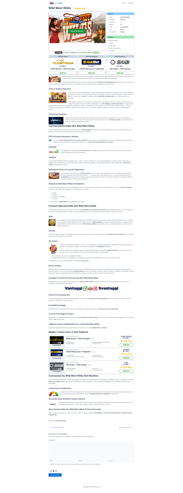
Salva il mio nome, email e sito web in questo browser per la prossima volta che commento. (75, 464)
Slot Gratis (130, 3)
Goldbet (122, 32)
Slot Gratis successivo (126, 427)
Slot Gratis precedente (57, 427)
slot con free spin (127, 244)
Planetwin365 (126, 336)
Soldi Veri (96, 52)
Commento (52, 440)
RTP (61, 140)
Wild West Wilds (85, 52)
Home (123, 3)
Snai (126, 363)
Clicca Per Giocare (77, 31)
